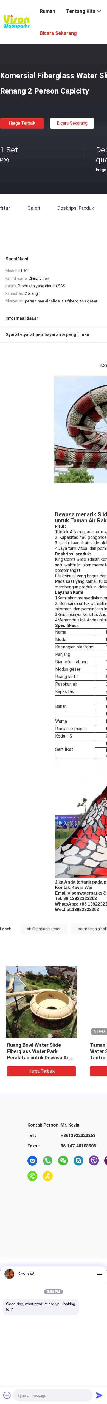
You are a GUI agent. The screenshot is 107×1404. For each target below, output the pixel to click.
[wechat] (63, 1161)
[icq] (32, 1176)
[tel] (63, 1176)
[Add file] (7, 1395)
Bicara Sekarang (72, 123)
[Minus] (99, 1274)
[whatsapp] (48, 1161)
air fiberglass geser (44, 929)
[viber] (94, 1161)
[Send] (99, 1395)
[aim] (48, 1176)
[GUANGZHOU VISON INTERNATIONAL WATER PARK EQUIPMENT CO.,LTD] (16, 21)
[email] (32, 1161)
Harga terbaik (22, 123)
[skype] (78, 1161)
